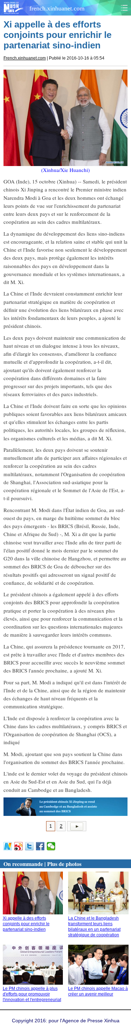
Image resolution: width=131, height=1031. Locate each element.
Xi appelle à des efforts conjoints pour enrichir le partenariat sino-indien (26, 924)
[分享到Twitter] (29, 846)
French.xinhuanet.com (24, 58)
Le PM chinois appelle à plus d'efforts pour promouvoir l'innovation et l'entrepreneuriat (32, 994)
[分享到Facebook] (40, 846)
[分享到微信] (51, 846)
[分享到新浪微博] (18, 846)
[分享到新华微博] (7, 846)
